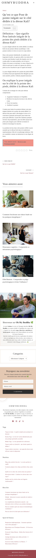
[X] (23, 421)
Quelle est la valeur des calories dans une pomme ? (18, 471)
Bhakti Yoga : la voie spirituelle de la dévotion (17, 441)
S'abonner (18, 391)
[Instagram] (16, 421)
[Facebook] (13, 421)
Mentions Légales (18, 552)
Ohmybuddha (15, 2)
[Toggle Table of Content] (13, 28)
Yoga (4, 10)
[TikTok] (19, 421)
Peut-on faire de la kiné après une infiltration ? (17, 511)
